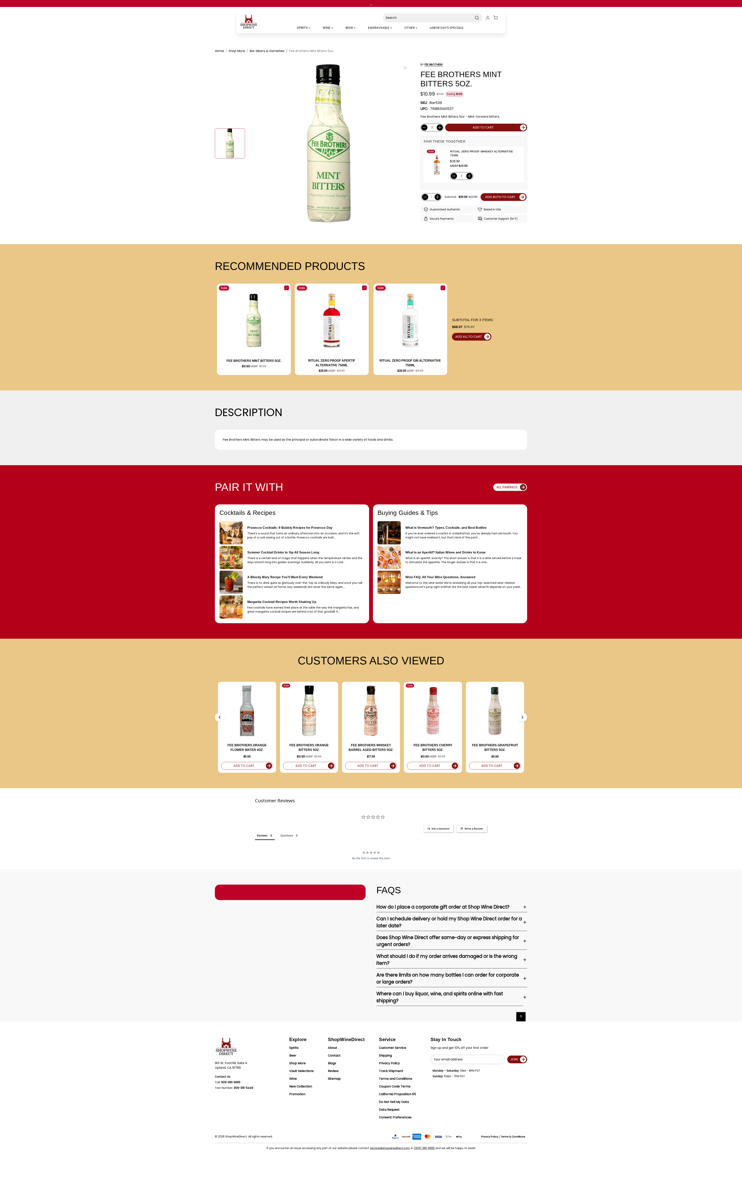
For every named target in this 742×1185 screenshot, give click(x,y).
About (332, 1048)
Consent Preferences (395, 1117)
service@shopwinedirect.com (390, 1148)
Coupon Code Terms (394, 1086)
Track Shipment (391, 1071)
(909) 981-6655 (424, 1148)
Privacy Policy (389, 1063)
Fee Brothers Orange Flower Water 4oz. (247, 747)
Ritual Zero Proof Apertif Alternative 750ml (331, 363)
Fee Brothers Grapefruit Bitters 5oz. (495, 747)
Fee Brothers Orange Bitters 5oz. (309, 747)
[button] (219, 717)
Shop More (297, 1063)
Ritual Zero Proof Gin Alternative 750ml (410, 363)
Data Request (389, 1109)
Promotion (297, 1094)
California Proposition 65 (397, 1094)
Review (333, 1071)
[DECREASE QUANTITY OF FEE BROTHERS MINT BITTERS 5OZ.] (424, 127)
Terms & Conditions (513, 1136)
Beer (292, 1055)
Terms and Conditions (395, 1078)
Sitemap (334, 1078)
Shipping (385, 1055)
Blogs (332, 1063)
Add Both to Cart (500, 197)
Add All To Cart (468, 336)
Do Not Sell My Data (394, 1102)
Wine (293, 1078)
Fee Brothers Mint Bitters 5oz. (253, 360)
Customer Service (392, 1048)
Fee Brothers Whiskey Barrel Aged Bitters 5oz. (371, 747)
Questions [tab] (286, 835)
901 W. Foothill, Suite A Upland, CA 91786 (231, 1065)
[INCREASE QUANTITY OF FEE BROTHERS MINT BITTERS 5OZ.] (440, 127)
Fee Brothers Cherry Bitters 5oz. (433, 747)
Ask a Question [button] (440, 828)
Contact (334, 1055)
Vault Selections (301, 1071)
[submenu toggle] (312, 28)
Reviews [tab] (262, 835)
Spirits (294, 1048)
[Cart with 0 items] (497, 17)
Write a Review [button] (474, 828)
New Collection (300, 1086)
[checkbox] (286, 288)
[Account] (487, 17)
